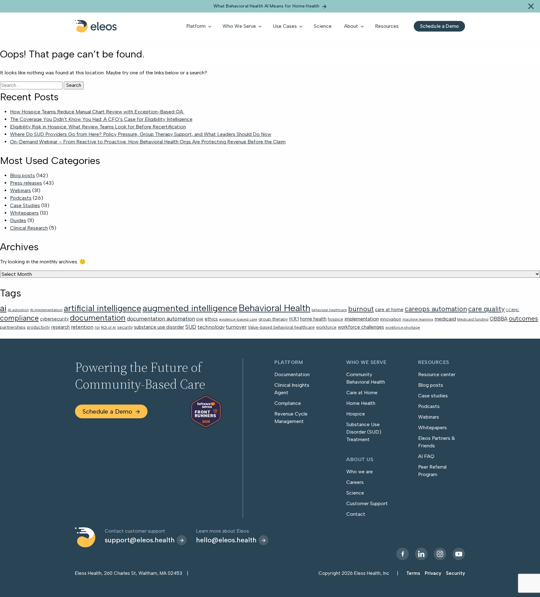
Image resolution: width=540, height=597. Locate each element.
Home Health (360, 403)
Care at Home (362, 393)
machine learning (417, 319)
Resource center (436, 374)
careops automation (436, 309)
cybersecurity (54, 319)
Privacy (433, 573)
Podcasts (21, 198)
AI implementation (46, 310)
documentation (98, 317)
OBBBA (499, 319)
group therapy (273, 318)
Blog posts (22, 175)
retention (82, 327)
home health (313, 319)
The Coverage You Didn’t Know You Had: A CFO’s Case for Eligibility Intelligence (101, 119)
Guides (18, 220)
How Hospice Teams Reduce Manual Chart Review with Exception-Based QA (97, 112)
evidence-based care (238, 319)
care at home (389, 309)
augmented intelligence (190, 308)
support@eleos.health (140, 540)
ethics (211, 319)
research (60, 327)
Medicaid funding (472, 319)
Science (355, 493)
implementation (361, 319)
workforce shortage (402, 327)
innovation (390, 318)
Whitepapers (24, 213)
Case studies (433, 396)
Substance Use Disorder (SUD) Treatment (363, 431)
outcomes (523, 318)
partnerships (13, 327)
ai (3, 308)
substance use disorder (159, 327)
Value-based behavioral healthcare (281, 327)
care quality (486, 309)
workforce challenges (361, 327)
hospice (335, 319)
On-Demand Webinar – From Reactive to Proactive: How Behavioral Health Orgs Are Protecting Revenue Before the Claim (148, 142)
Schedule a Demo (107, 411)
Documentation (292, 374)
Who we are (359, 472)
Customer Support (367, 503)
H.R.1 (294, 319)
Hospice (355, 414)
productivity (38, 327)
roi (97, 327)
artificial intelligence (102, 308)
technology (211, 327)
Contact (355, 514)
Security (455, 573)
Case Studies (25, 205)
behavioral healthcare (329, 310)
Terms (413, 573)
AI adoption (18, 310)
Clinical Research (29, 228)
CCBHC (512, 310)
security (125, 327)
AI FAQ (426, 456)
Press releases (26, 183)
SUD (190, 327)
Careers (355, 482)
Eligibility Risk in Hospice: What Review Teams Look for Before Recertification (98, 127)
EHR (199, 319)
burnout (361, 309)
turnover (236, 327)
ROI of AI (108, 327)
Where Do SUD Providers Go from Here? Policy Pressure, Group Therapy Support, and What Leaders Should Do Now (140, 134)
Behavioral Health (274, 307)
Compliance (287, 403)
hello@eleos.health (226, 540)
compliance (19, 318)
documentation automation (161, 319)
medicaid (445, 319)
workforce (326, 327)
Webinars (20, 190)
